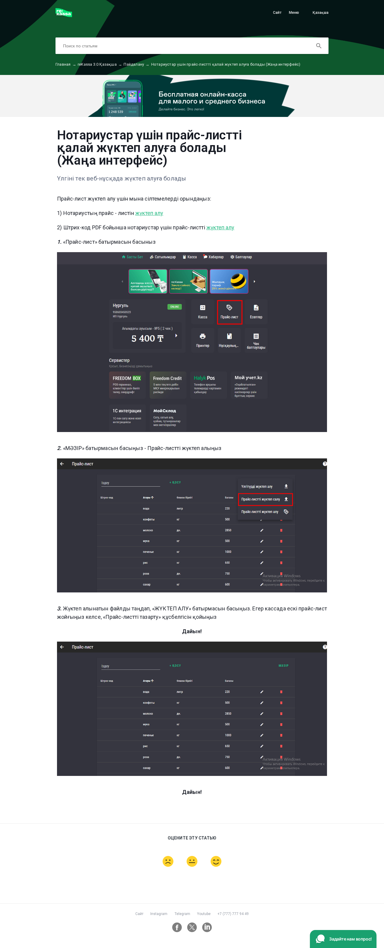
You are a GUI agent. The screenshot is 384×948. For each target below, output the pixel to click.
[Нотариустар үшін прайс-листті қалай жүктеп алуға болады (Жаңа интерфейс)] (64, 15)
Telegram (182, 914)
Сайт (277, 12)
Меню (294, 12)
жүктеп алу (149, 213)
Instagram (158, 914)
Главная (66, 64)
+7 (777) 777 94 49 (233, 914)
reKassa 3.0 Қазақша (100, 64)
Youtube (204, 914)
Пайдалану (136, 64)
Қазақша (320, 12)
